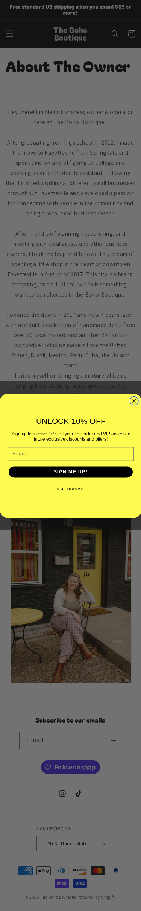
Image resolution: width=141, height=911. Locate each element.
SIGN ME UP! (70, 471)
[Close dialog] (134, 400)
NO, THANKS (70, 489)
